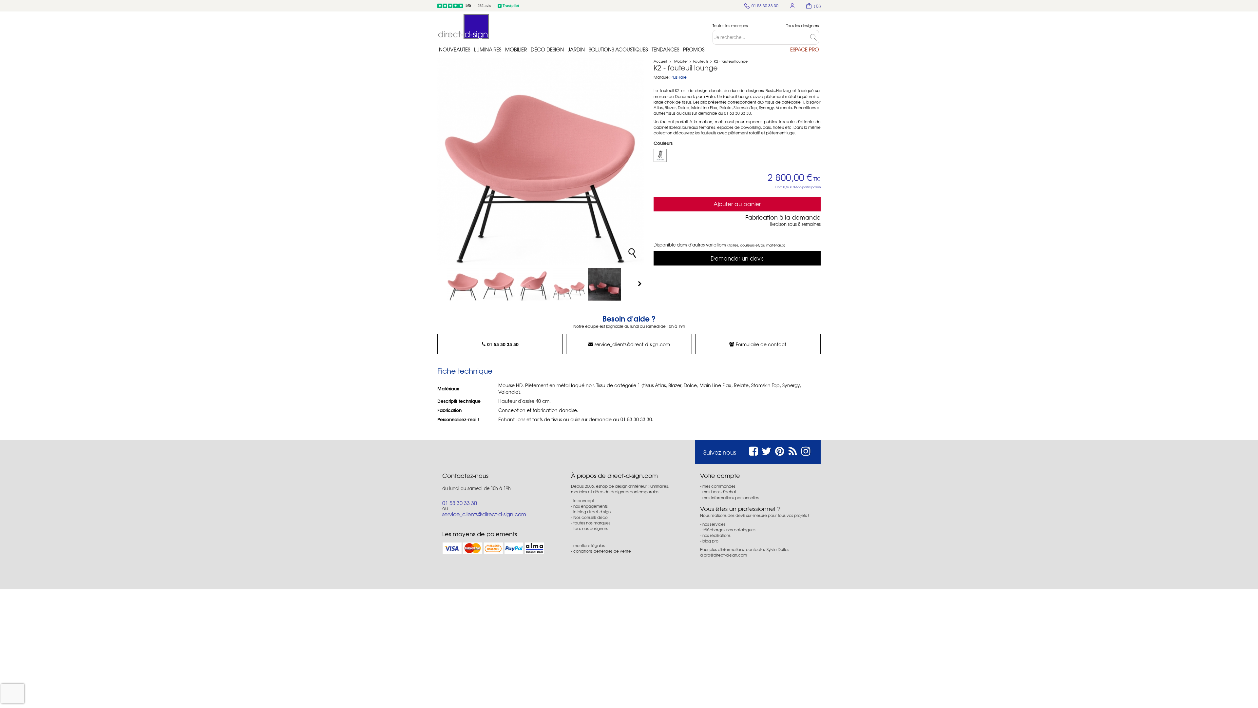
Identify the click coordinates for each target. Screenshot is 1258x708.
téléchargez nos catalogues (728, 530)
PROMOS (693, 49)
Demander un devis (737, 258)
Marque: (662, 77)
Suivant (640, 283)
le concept (583, 500)
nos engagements (590, 506)
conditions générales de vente (602, 551)
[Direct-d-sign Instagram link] (805, 450)
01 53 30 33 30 (503, 344)
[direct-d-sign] (463, 26)
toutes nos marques (591, 523)
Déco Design (547, 49)
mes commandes (718, 486)
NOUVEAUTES (454, 49)
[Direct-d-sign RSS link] (793, 450)
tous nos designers (590, 528)
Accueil (660, 61)
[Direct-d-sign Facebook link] (753, 450)
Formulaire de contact (761, 344)
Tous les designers (802, 26)
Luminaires (487, 49)
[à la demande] (660, 155)
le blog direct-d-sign (592, 512)
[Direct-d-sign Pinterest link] (779, 450)
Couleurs (664, 143)
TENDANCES (665, 49)
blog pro (710, 541)
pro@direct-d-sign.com (725, 555)
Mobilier (516, 49)
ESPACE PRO (804, 49)
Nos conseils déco (590, 517)
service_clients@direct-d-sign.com (632, 344)
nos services (713, 524)
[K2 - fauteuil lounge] (463, 284)
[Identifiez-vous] (792, 5)
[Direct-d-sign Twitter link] (767, 450)
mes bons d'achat (719, 492)
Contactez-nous (465, 475)
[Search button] (814, 37)
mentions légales (589, 545)
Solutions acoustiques (618, 49)
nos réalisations (716, 535)
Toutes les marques (730, 26)
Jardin (576, 49)
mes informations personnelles (730, 498)
